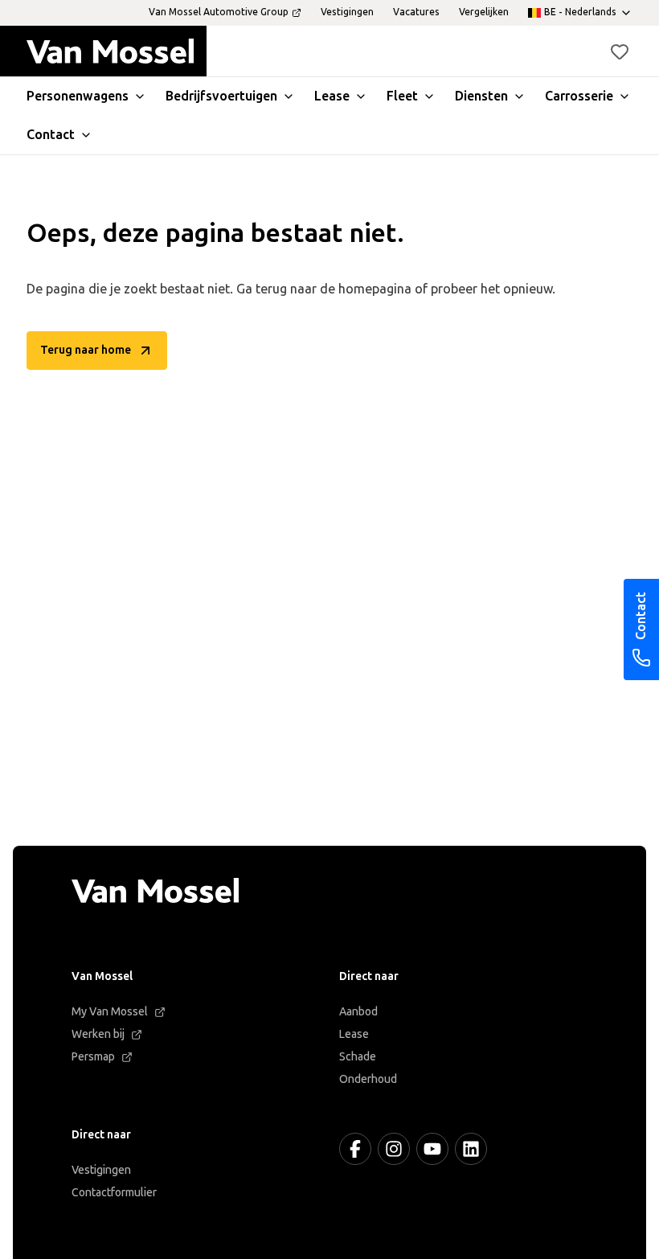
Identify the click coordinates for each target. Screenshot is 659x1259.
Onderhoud (368, 1079)
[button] (619, 51)
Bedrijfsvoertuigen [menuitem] (221, 96)
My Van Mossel (110, 1012)
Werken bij (98, 1034)
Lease (354, 1034)
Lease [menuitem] (332, 96)
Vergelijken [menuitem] (484, 12)
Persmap (93, 1057)
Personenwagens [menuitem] (78, 96)
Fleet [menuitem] (402, 96)
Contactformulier (114, 1193)
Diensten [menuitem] (481, 96)
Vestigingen (101, 1170)
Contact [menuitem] (51, 134)
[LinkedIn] (471, 1149)
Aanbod (358, 1012)
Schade (357, 1057)
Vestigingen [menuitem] (347, 12)
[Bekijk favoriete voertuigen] (619, 51)
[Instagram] (394, 1149)
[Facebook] (355, 1149)
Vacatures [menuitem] (416, 12)
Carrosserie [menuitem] (579, 96)
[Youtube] (432, 1149)
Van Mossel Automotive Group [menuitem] (219, 12)
